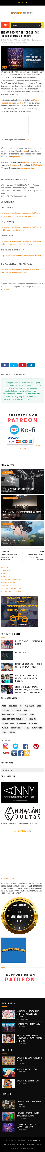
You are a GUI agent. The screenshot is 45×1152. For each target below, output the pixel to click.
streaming (13, 706)
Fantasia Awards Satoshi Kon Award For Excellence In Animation (29, 1038)
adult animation (8, 715)
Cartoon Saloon (8, 723)
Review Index (6, 573)
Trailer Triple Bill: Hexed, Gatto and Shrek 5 (28, 1125)
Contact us (6, 570)
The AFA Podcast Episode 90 (15, 540)
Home (5, 25)
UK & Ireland (29, 706)
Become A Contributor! (11, 591)
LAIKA (4, 732)
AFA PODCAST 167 (8, 878)
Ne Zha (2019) (21, 652)
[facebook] (23, 2)
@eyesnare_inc (27, 168)
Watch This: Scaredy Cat (27, 1080)
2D (12, 710)
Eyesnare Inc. (20, 1144)
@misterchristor (29, 162)
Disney (18, 710)
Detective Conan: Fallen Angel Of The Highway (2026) (28, 665)
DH (5, 43)
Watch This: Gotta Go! (26, 1069)
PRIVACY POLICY (31, 1144)
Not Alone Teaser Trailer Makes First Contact (27, 1114)
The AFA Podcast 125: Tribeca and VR (19, 489)
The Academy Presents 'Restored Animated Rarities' (22, 513)
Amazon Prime (37, 728)
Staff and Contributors (11, 588)
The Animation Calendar (11, 579)
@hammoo (14, 165)
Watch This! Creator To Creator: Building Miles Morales (26, 678)
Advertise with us (8, 582)
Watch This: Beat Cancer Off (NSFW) (29, 1059)
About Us (5, 567)
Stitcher (20, 103)
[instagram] (18, 2)
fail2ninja (11, 43)
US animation (31, 719)
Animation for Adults (10, 498)
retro (27, 728)
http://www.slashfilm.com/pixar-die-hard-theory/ (21, 255)
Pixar (17, 43)
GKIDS (39, 706)
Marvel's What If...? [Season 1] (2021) (29, 642)
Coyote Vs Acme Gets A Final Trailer (29, 1103)
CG (21, 706)
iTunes (36, 100)
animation (38, 40)
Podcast (23, 43)
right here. (16, 157)
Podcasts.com (7, 103)
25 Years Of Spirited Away (28, 1024)
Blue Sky (12, 732)
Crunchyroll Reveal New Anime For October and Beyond (27, 1014)
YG (29, 43)
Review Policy (7, 576)
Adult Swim (33, 723)
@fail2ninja (37, 165)
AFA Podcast (8, 472)
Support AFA (6, 585)
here (27, 140)
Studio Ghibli (22, 715)
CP (2, 43)
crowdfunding (16, 728)
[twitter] (26, 2)
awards (26, 710)
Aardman (5, 728)
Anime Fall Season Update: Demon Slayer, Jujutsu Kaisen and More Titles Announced (28, 689)
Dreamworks (21, 723)
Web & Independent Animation (12, 719)
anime (4, 706)
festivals (5, 710)
